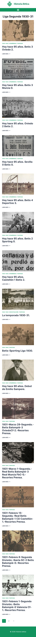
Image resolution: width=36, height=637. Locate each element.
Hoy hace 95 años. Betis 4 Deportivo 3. (17, 202)
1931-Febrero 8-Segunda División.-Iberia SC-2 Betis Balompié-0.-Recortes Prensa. (18, 561)
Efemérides (12, 43)
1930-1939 (5, 43)
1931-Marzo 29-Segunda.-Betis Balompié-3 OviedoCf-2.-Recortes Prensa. (18, 429)
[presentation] (18, 30)
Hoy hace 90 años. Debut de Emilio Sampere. (17, 388)
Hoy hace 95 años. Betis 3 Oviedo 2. (17, 48)
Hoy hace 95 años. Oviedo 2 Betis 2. (17, 125)
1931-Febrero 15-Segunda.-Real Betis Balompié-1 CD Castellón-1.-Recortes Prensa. (17, 517)
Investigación (13, 312)
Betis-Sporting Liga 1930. (17, 350)
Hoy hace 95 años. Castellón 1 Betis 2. (13, 278)
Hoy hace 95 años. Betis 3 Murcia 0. (17, 86)
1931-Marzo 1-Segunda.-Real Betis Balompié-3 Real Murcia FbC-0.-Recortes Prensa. (17, 473)
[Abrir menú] (18, 9)
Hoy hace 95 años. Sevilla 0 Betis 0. (17, 163)
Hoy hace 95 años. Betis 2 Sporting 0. (17, 240)
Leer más (6, 54)
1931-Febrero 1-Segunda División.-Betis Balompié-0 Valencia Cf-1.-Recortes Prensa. (16, 606)
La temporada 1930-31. (16, 315)
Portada (20, 43)
